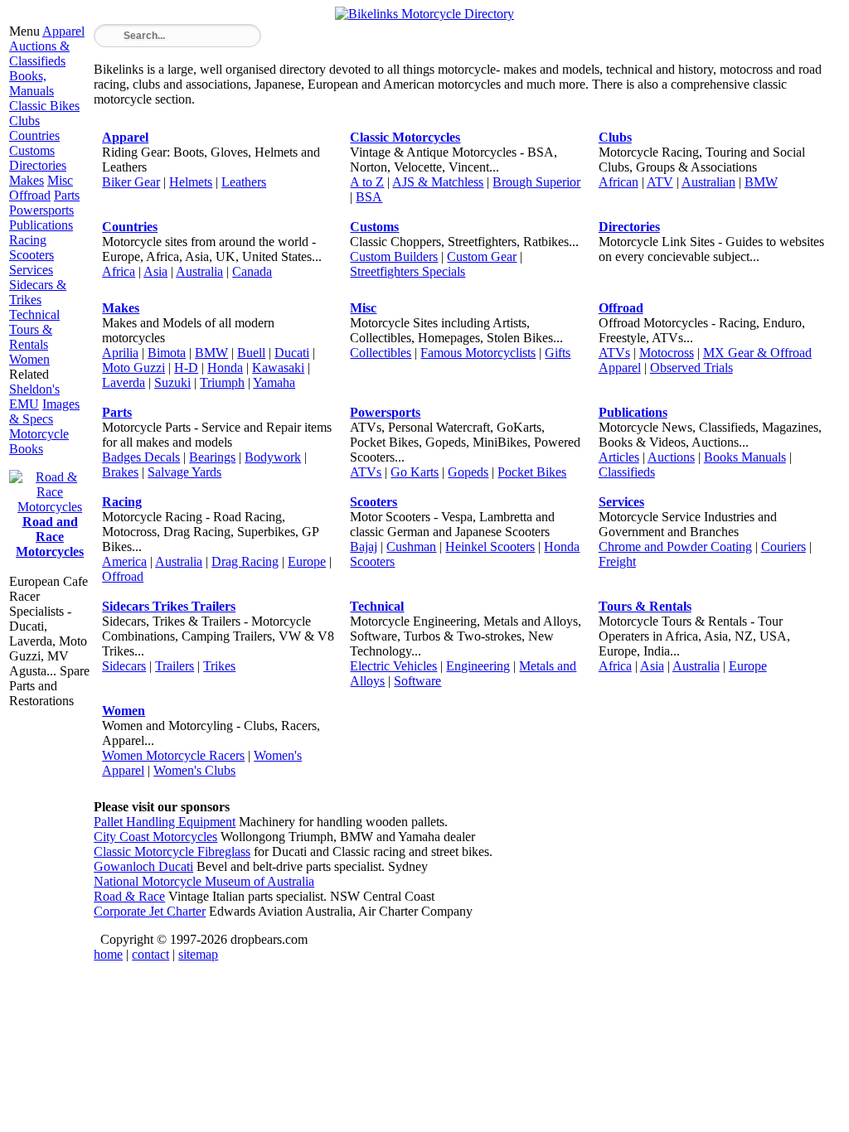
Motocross (666, 353)
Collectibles (380, 353)
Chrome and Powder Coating (675, 546)
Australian (708, 182)
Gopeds (468, 472)
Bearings (212, 457)
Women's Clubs (194, 770)
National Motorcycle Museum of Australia (204, 881)
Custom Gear (482, 256)
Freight (617, 561)
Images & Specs (44, 411)
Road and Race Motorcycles (50, 537)
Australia (199, 271)
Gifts (557, 353)
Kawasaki (278, 367)
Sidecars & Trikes (37, 292)
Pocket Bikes (531, 472)
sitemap (198, 954)
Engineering (478, 666)
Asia (155, 271)
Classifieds (627, 472)
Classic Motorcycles (405, 137)
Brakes (120, 472)
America (124, 561)
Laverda (123, 382)
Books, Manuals (31, 83)
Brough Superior (536, 182)
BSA (369, 197)
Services (31, 270)
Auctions (671, 457)
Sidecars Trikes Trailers (168, 606)
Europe (307, 561)
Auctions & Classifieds (39, 53)
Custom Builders (394, 256)
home (108, 954)
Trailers (174, 666)
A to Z (367, 182)
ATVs (614, 353)
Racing (27, 240)
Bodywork (273, 457)
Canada (252, 271)
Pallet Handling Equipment (164, 822)
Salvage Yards (184, 472)
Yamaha (274, 382)
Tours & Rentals (30, 336)
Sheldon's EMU (34, 396)
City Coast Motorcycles (155, 837)
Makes (26, 180)
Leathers (243, 182)
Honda (225, 367)
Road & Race (129, 896)
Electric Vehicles (393, 666)
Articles (619, 457)
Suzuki (172, 382)
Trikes (219, 666)
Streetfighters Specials (407, 271)
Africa (118, 271)
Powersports (41, 210)
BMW (761, 182)
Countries (34, 135)
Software (417, 681)
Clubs (24, 121)
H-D (186, 367)
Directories (37, 165)
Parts (67, 195)
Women (29, 359)
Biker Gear (131, 182)
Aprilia (120, 353)
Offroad (30, 195)
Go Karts (415, 472)
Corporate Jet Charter (150, 911)
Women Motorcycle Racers (173, 755)
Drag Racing (245, 561)
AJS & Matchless (437, 182)
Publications (41, 225)
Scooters (31, 255)
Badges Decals (141, 457)
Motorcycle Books (39, 441)
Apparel (63, 31)
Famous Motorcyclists (478, 353)
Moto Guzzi (133, 367)
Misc (60, 180)
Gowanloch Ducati (143, 866)
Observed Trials (691, 367)
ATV (660, 182)
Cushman (411, 546)
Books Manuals (745, 457)
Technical (34, 314)
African (618, 182)
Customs (32, 150)
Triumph (222, 382)
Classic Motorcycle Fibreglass (172, 851)
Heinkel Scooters (490, 546)
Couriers (783, 546)
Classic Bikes (44, 106)
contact (150, 954)
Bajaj (363, 546)
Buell (251, 353)
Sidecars (124, 666)
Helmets (190, 182)
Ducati (291, 353)
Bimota (167, 353)
